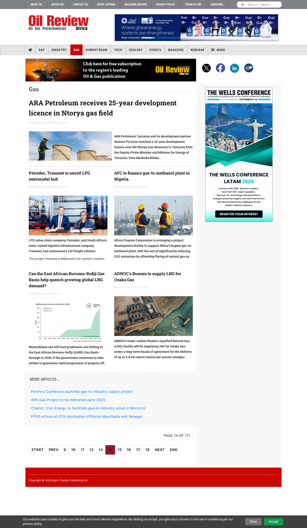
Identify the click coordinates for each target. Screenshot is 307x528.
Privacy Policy (165, 4)
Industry (59, 50)
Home (30, 49)
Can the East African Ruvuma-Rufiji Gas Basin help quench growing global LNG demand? (67, 279)
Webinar (198, 50)
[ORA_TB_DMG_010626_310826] (196, 27)
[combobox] (259, 4)
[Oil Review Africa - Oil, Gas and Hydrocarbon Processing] (59, 22)
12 (91, 449)
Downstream (96, 50)
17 (138, 449)
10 (73, 449)
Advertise (57, 4)
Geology (136, 50)
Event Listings (106, 4)
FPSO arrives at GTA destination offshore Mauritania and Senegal (86, 416)
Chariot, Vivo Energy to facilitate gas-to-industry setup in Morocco (88, 408)
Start (37, 449)
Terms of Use (193, 4)
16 (129, 449)
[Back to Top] (3, 490)
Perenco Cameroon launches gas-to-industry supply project (82, 391)
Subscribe (217, 4)
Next (160, 449)
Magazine (176, 50)
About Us (36, 4)
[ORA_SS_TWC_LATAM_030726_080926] (239, 154)
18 (147, 449)
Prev (53, 449)
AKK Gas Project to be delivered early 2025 (68, 400)
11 (82, 449)
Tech (118, 50)
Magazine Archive (136, 4)
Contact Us (80, 4)
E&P (42, 50)
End (174, 449)
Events (155, 50)
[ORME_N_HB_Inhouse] (111, 70)
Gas (76, 50)
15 (120, 449)
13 (101, 449)
